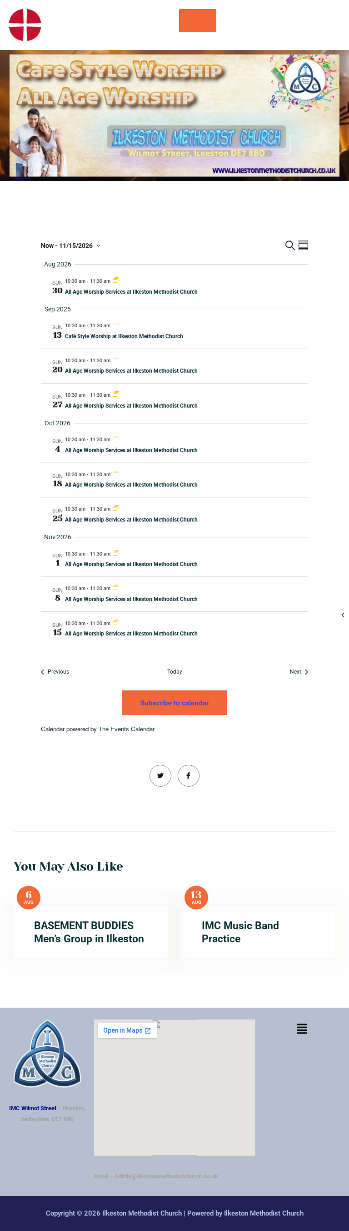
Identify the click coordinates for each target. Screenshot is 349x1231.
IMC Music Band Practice (240, 932)
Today (174, 672)
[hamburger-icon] (197, 20)
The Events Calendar (127, 728)
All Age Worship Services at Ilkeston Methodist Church (131, 292)
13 (196, 895)
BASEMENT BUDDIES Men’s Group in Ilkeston (89, 932)
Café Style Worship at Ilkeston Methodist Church (124, 336)
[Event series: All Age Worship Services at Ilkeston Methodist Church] (116, 280)
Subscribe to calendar (174, 702)
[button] (302, 1029)
